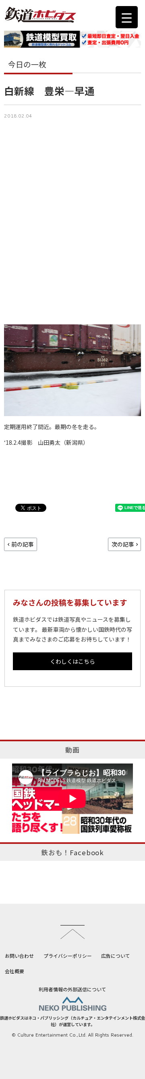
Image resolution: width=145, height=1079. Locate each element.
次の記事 (123, 544)
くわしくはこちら (72, 661)
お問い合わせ (19, 955)
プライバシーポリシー (68, 955)
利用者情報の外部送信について (72, 989)
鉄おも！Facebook (72, 852)
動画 (72, 750)
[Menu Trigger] (127, 17)
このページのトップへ (72, 932)
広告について (115, 955)
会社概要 (14, 971)
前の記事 (22, 544)
